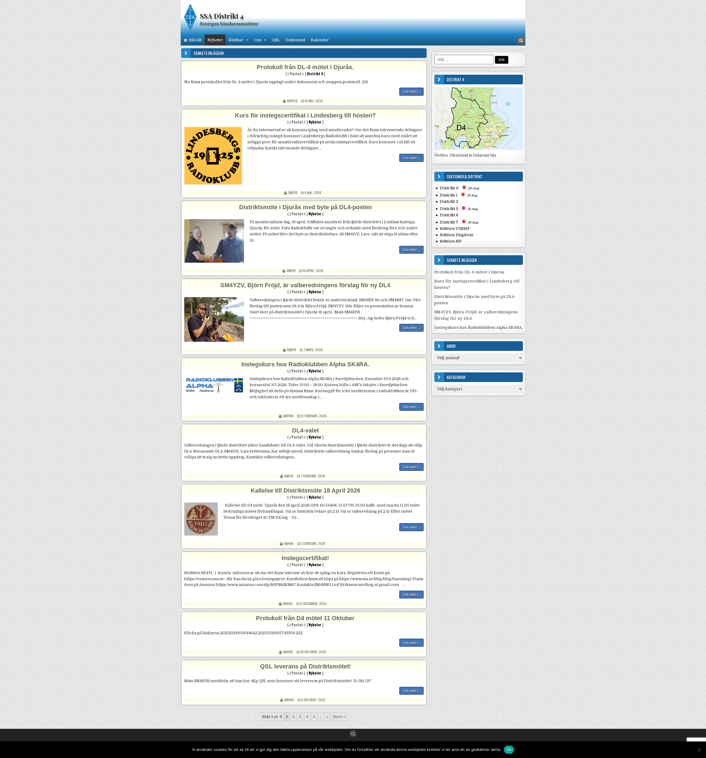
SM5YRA (288, 415)
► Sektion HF (448, 241)
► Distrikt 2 (446, 201)
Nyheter (215, 40)
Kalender (320, 40)
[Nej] (699, 749)
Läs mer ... (411, 91)
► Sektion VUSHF (452, 228)
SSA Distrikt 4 (222, 15)
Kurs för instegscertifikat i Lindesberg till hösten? (305, 115)
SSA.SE (195, 40)
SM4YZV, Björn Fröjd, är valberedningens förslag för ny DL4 (305, 285)
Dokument (295, 40)
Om (257, 40)
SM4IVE (289, 543)
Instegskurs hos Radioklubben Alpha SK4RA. (305, 364)
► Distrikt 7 (456, 222)
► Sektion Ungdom (454, 235)
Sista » (339, 716)
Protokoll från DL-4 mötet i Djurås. (305, 67)
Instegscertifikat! (305, 558)
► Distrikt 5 (456, 208)
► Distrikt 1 (456, 195)
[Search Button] (353, 733)
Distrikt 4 (315, 73)
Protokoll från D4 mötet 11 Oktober (305, 618)
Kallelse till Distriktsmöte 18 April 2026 (305, 490)
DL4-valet (305, 430)
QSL (276, 40)
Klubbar (235, 40)
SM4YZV (292, 100)
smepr (292, 192)
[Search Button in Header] (521, 40)
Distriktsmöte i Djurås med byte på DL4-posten (305, 207)
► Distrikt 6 (446, 215)
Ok (509, 749)
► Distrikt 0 (457, 188)
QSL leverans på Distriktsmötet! (305, 666)
